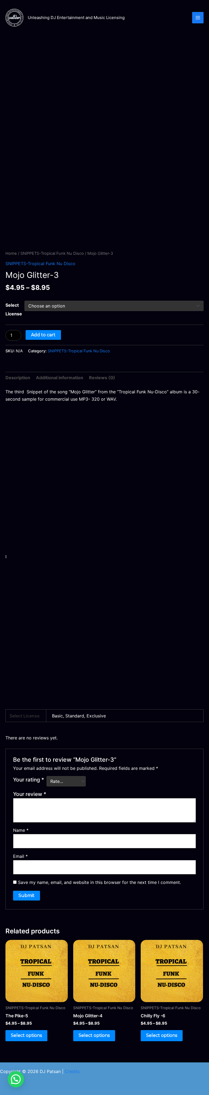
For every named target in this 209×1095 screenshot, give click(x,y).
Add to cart (43, 334)
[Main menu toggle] (198, 17)
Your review (29, 794)
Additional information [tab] (59, 377)
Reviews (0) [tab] (102, 377)
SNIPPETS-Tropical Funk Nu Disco (52, 253)
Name (21, 830)
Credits (72, 1071)
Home (11, 253)
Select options (26, 1035)
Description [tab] (17, 377)
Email (20, 856)
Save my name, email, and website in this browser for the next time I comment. (99, 882)
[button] (16, 1079)
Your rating (28, 779)
